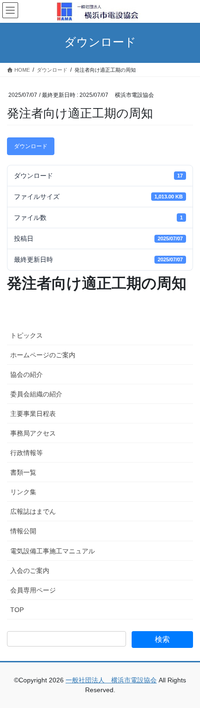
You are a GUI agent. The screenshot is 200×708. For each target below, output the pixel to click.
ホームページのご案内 (42, 355)
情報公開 (23, 531)
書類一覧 (23, 472)
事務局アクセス (33, 433)
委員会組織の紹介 (36, 394)
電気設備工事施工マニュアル (52, 551)
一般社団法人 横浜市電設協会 (111, 680)
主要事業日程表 (33, 413)
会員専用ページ (33, 590)
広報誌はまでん (33, 511)
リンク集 (23, 492)
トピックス (26, 335)
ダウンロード (30, 146)
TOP (17, 609)
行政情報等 (26, 452)
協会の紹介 (26, 374)
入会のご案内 (29, 570)
